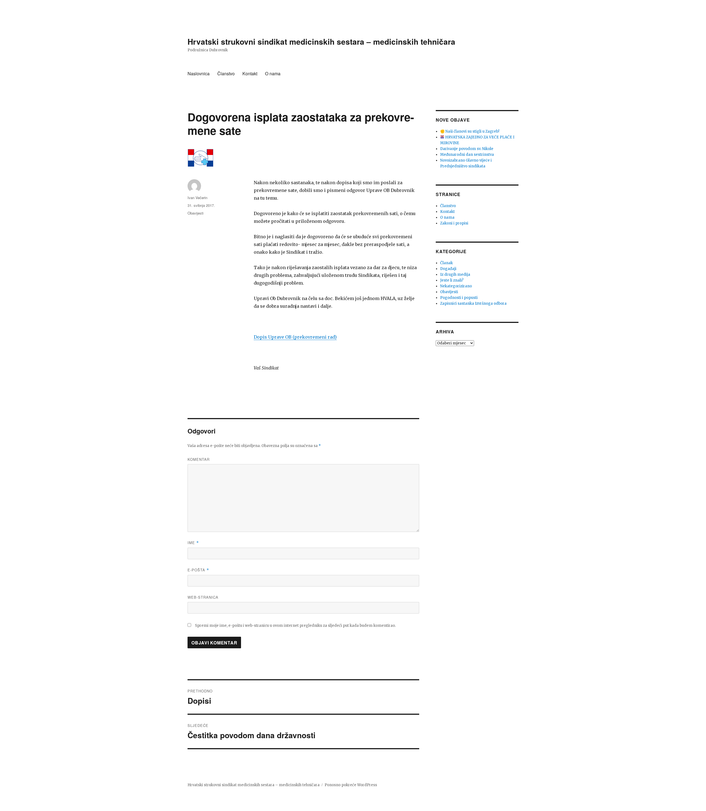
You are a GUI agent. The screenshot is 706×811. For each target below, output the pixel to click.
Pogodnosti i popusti (459, 297)
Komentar (199, 459)
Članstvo (226, 73)
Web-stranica (203, 597)
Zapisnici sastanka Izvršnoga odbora (473, 303)
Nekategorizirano (456, 286)
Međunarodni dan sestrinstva (467, 154)
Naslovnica (199, 73)
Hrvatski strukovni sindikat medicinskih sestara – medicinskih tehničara (321, 41)
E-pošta (198, 569)
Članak (446, 263)
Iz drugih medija (455, 274)
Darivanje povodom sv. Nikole (466, 148)
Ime (193, 542)
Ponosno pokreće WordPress (351, 785)
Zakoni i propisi (454, 223)
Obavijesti (196, 213)
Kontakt (249, 73)
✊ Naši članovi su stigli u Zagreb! (469, 131)
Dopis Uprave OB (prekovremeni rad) (295, 337)
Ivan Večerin (197, 197)
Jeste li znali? (452, 280)
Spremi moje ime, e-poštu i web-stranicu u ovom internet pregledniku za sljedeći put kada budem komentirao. (295, 625)
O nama (272, 73)
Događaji (448, 268)
